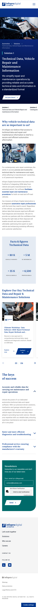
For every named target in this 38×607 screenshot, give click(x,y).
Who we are (6, 541)
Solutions (17, 44)
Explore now (6, 351)
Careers (5, 546)
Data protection (7, 586)
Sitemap (4, 582)
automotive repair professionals (24, 203)
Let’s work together (9, 532)
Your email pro (14, 478)
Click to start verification (21, 492)
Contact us (22, 351)
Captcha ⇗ (28, 495)
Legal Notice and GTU (9, 590)
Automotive (6, 44)
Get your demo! (10, 97)
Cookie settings (28, 605)
